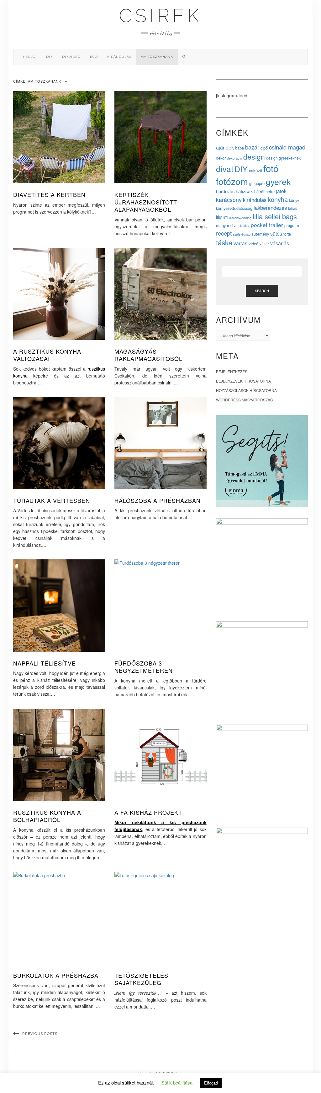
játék (281, 191)
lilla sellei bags (275, 216)
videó (253, 244)
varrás (240, 243)
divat (224, 168)
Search (262, 290)
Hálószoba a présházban (157, 500)
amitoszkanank (157, 57)
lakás (292, 208)
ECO (94, 57)
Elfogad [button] (211, 1083)
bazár (252, 147)
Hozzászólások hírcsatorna (246, 390)
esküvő (255, 170)
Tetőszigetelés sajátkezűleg (141, 979)
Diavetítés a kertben (49, 194)
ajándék (225, 147)
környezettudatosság (234, 208)
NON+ (245, 225)
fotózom (232, 181)
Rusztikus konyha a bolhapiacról (47, 816)
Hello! (30, 57)
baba (239, 148)
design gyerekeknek (283, 157)
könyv (294, 200)
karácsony (229, 199)
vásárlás (279, 243)
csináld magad (287, 147)
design (254, 156)
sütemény (260, 234)
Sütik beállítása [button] (176, 1082)
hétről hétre (264, 191)
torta (287, 234)
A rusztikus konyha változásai (47, 354)
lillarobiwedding (240, 217)
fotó (270, 168)
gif (251, 183)
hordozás (225, 191)
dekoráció (234, 157)
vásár (264, 243)
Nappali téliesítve (44, 663)
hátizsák (244, 191)
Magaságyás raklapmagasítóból (148, 354)
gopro (260, 183)
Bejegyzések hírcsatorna (243, 380)
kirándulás (119, 57)
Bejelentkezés (231, 371)
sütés (276, 233)
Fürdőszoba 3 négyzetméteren (143, 666)
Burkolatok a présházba (55, 975)
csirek (160, 16)
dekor (221, 158)
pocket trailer (267, 225)
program (291, 225)
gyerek (278, 182)
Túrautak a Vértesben (51, 500)
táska (224, 242)
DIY (49, 57)
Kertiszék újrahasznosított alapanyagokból (145, 201)
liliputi (222, 217)
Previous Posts (39, 1033)
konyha (278, 199)
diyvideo (71, 57)
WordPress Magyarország (244, 399)
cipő (264, 148)
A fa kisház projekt (148, 812)
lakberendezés (270, 207)
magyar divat (227, 225)
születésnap (241, 234)
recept (224, 233)
